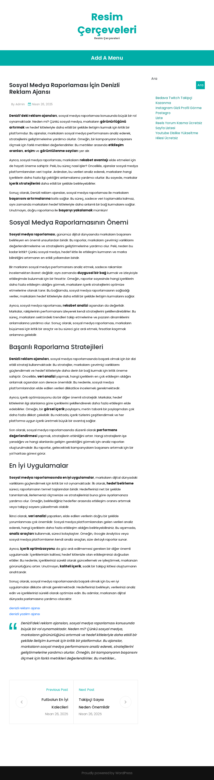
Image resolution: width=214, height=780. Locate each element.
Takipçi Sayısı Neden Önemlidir (94, 703)
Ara (154, 78)
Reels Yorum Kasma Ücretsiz (178, 123)
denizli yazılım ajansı (24, 614)
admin (20, 104)
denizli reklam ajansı (24, 608)
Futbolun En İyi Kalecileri (55, 703)
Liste (159, 118)
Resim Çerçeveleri (107, 23)
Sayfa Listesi (165, 128)
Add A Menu (107, 58)
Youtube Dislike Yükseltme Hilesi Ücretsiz (176, 135)
